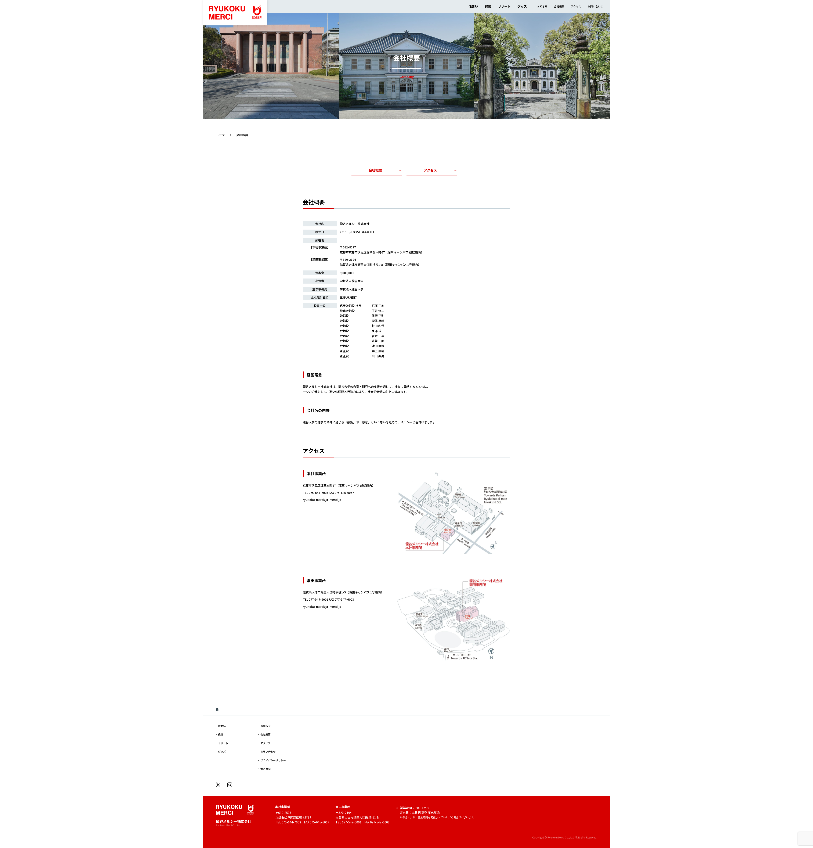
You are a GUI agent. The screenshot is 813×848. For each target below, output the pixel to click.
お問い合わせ (595, 6)
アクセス (576, 6)
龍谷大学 (265, 768)
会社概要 (559, 6)
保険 (488, 6)
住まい (473, 6)
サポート (504, 6)
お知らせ (542, 6)
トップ (220, 135)
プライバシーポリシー (273, 760)
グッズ (522, 6)
